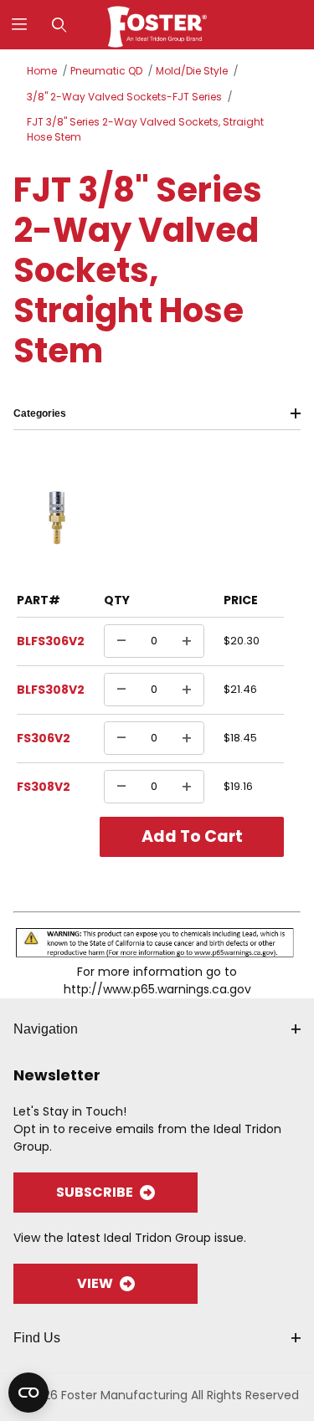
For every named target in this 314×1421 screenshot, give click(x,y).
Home (42, 71)
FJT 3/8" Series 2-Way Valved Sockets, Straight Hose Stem (145, 129)
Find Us (36, 1338)
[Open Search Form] (59, 24)
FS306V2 (43, 738)
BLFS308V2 (51, 689)
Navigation (45, 1029)
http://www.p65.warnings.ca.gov (157, 989)
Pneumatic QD (106, 71)
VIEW (95, 1283)
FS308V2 (43, 786)
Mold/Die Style (192, 71)
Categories (39, 413)
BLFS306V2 (51, 641)
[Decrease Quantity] (121, 641)
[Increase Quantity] (186, 641)
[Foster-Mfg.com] (157, 23)
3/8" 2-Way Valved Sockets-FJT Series (124, 97)
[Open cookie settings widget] (28, 1392)
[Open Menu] (19, 24)
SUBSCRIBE (94, 1192)
